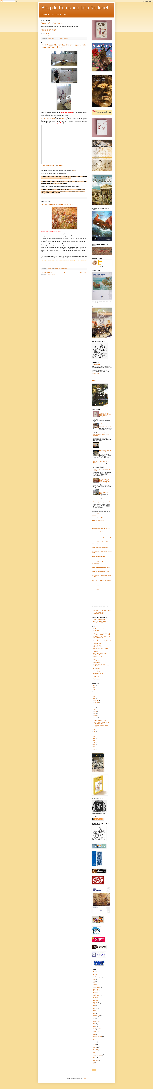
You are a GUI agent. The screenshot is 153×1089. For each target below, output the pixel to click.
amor (94, 971)
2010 (94, 742)
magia (94, 1023)
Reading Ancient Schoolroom (48, 118)
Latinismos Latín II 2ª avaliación (48, 29)
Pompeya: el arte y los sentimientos (104, 443)
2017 (94, 729)
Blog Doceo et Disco (97, 654)
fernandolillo (60, 165)
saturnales (95, 1050)
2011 (94, 740)
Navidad (95, 1031)
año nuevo (95, 974)
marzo (95, 715)
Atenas (94, 976)
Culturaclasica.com (97, 645)
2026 (94, 685)
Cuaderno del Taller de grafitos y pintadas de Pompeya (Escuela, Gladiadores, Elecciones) (104, 480)
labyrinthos (95, 1016)
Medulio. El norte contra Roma (99, 621)
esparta (94, 999)
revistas (94, 1044)
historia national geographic (99, 1011)
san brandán (95, 1049)
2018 (94, 698)
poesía (94, 1039)
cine (94, 981)
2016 (94, 731)
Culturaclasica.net (97, 650)
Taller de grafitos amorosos (97, 525)
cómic (94, 982)
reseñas (94, 1042)
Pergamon (95, 1038)
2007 (94, 748)
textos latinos (95, 1060)
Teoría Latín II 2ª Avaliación (51, 23)
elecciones (95, 997)
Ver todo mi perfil (95, 373)
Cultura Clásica (96, 986)
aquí (74, 170)
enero (95, 719)
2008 (94, 746)
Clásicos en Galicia (97, 643)
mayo (95, 711)
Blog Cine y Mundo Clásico (99, 639)
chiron (94, 979)
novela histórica (96, 1033)
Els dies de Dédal (96, 662)
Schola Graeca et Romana (47, 165)
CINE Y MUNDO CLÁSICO (98, 609)
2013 (94, 736)
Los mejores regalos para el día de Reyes (57, 204)
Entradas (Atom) (51, 274)
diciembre (96, 700)
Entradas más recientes (47, 272)
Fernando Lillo (96, 364)
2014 (94, 735)
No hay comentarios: (64, 38)
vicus (94, 1062)
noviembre (96, 702)
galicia (94, 1007)
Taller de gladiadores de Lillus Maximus (100, 571)
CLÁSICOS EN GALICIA (98, 613)
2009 (94, 744)
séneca (94, 1052)
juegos (94, 1013)
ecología (95, 994)
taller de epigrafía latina (98, 1054)
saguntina (95, 1047)
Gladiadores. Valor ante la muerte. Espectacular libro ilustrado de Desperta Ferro (105, 425)
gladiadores (95, 1008)
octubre (96, 704)
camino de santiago (97, 977)
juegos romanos (96, 1015)
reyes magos (95, 1046)
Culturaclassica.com (97, 646)
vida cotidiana (96, 1063)
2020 (94, 695)
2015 (94, 733)
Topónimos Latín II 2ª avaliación (48, 30)
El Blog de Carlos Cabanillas (99, 664)
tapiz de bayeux (96, 1059)
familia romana (96, 1003)
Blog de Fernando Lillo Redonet (74, 7)
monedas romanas (97, 1028)
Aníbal (94, 973)
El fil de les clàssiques (97, 656)
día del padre (96, 990)
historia (94, 1010)
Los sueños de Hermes (98, 660)
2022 (94, 691)
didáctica (95, 992)
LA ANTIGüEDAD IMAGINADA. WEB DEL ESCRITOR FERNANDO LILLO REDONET (102, 634)
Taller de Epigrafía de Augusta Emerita (100, 547)
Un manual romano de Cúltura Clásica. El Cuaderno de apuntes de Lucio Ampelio (102, 641)
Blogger (84, 1078)
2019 (94, 696)
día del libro (95, 989)
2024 (94, 687)
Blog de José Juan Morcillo (99, 628)
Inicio (65, 272)
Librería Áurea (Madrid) (98, 673)
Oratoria (48, 33)
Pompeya (95, 1041)
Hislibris (94, 678)
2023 (94, 689)
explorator (95, 1002)
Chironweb (95, 651)
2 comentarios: (62, 197)
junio (95, 709)
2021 (94, 693)
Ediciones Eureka (96, 670)
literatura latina (96, 1020)
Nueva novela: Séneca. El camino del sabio (105, 451)
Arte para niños (96, 630)
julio (95, 707)
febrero (96, 717)
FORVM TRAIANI (96, 679)
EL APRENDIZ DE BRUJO (98, 612)
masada (94, 1024)
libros (94, 1018)
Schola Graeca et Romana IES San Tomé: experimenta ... (101, 723)
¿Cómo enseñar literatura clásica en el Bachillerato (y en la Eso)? (101, 502)
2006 (94, 749)
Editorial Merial (96, 676)
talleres (94, 1057)
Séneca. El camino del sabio (99, 619)
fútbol (94, 1005)
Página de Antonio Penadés (99, 632)
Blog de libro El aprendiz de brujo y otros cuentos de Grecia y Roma (101, 637)
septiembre (96, 705)
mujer (94, 1029)
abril (95, 713)
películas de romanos (97, 1036)
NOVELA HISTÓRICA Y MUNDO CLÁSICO (102, 610)
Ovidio (94, 1034)
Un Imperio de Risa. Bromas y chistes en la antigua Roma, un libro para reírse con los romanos (105, 413)
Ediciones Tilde (96, 675)
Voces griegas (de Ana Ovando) (100, 653)
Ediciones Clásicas (97, 671)
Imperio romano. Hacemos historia (100, 648)
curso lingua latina (97, 987)
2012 (94, 738)
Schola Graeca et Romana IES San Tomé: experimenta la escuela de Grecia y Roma (105, 491)
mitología (95, 1026)
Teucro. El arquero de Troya (99, 622)
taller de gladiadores (97, 1055)
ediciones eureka (96, 995)
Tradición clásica (96, 668)
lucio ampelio (96, 1021)
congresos (95, 984)
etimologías (95, 1000)
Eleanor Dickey (63, 118)
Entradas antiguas (82, 272)
